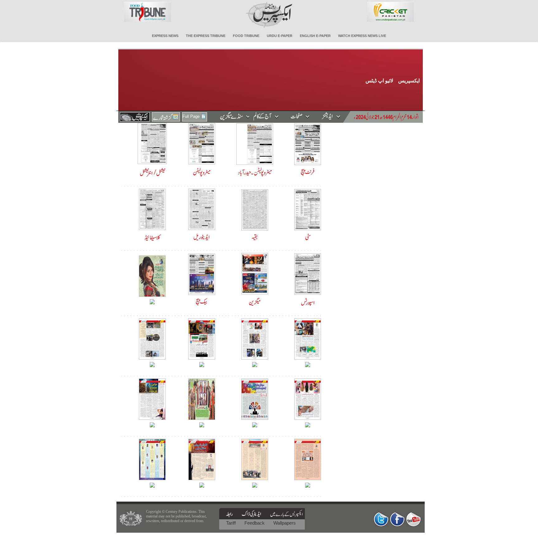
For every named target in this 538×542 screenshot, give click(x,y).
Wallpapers (284, 523)
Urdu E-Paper (279, 36)
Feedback (255, 523)
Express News (165, 36)
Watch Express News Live (362, 36)
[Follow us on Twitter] (381, 519)
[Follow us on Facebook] (397, 519)
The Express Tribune (205, 36)
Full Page (191, 116)
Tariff (231, 523)
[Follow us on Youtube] (413, 519)
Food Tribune (246, 36)
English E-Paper (315, 36)
